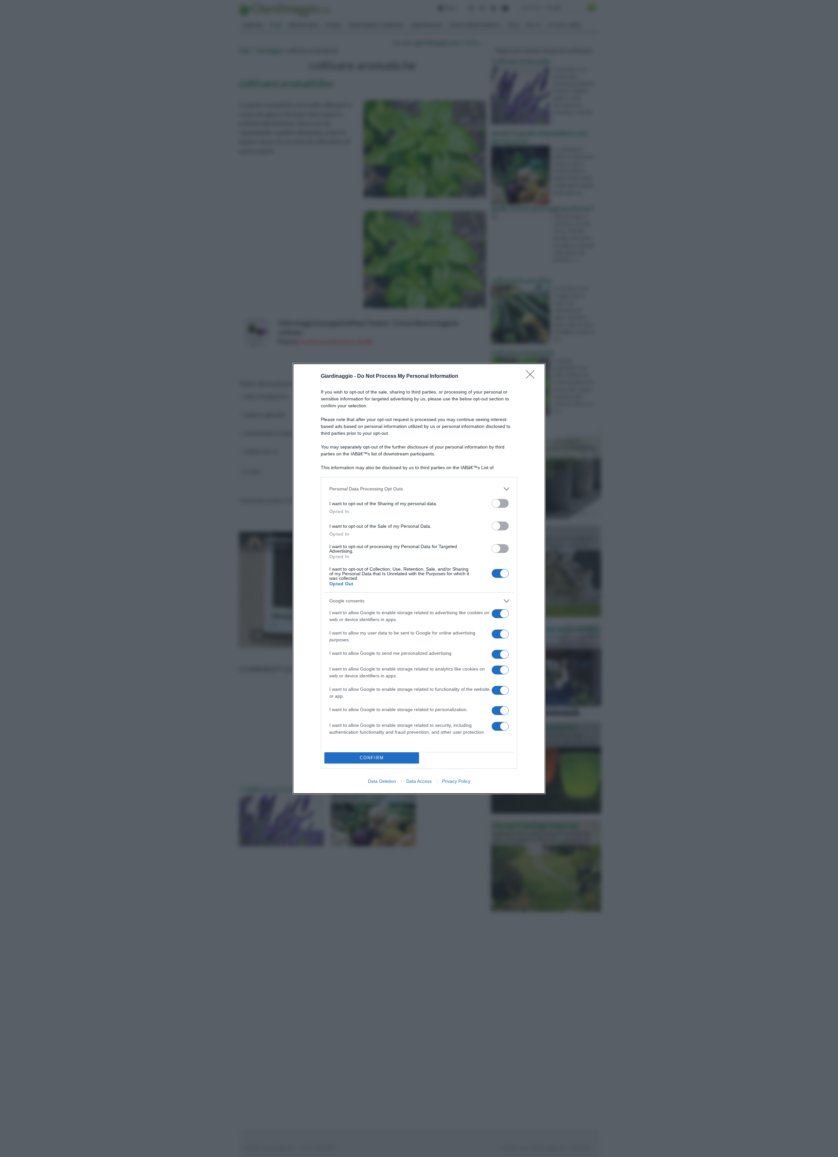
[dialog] (419, 579)
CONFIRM (372, 757)
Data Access (419, 781)
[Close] (532, 376)
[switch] (500, 503)
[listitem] (419, 489)
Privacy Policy (456, 781)
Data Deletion (382, 781)
